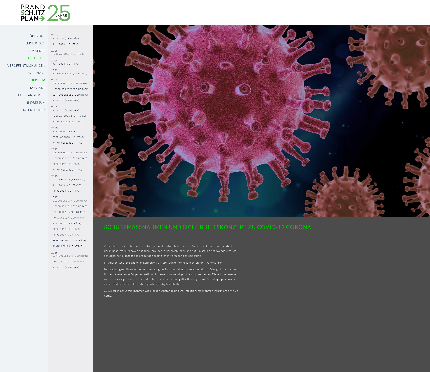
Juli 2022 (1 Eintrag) (66, 100)
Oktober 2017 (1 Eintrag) (69, 212)
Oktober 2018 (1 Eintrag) (69, 179)
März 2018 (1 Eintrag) (67, 191)
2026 (54, 35)
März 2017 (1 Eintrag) (67, 234)
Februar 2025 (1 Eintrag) (68, 54)
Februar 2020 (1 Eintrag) (68, 137)
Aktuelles (36, 58)
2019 (54, 149)
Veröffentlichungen (26, 65)
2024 (54, 60)
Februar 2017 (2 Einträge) (69, 240)
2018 (54, 176)
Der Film (38, 80)
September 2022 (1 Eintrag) (70, 95)
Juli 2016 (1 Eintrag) (66, 267)
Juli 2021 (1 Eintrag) (66, 110)
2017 (54, 197)
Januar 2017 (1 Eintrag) (68, 246)
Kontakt (37, 88)
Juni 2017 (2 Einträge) (67, 223)
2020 (54, 128)
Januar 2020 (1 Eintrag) (68, 143)
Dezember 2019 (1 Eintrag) (70, 152)
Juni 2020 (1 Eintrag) (66, 131)
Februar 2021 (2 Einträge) (69, 116)
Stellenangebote (29, 95)
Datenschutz (33, 110)
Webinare (36, 73)
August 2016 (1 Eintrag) (68, 261)
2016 (54, 252)
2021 (54, 107)
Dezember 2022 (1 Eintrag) (70, 83)
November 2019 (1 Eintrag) (70, 158)
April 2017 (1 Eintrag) (67, 229)
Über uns (37, 36)
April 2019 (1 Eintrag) (67, 164)
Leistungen (35, 43)
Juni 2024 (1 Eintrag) (66, 64)
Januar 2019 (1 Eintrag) (68, 169)
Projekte (37, 51)
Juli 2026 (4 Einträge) (67, 38)
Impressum (36, 102)
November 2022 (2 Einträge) (71, 89)
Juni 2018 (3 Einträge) (67, 185)
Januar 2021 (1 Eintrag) (68, 121)
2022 (54, 80)
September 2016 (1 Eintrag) (70, 256)
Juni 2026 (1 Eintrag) (66, 44)
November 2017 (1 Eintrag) (70, 206)
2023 (54, 70)
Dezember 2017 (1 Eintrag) (70, 200)
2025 (54, 50)
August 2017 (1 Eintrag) (68, 217)
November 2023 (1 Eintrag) (70, 73)
